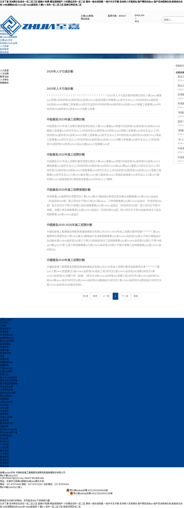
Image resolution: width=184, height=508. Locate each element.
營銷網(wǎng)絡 (7, 393)
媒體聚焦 (4, 365)
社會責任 (4, 411)
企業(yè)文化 (6, 40)
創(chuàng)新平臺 (8, 432)
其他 (2, 356)
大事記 (3, 325)
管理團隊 (4, 332)
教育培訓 (4, 77)
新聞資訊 (4, 34)
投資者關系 (5, 31)
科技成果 (4, 438)
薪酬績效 (4, 83)
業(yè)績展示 (6, 396)
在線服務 (4, 399)
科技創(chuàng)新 (8, 43)
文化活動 (4, 408)
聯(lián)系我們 (7, 341)
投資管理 (4, 49)
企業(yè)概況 (6, 28)
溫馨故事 (4, 426)
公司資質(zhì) (6, 335)
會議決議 (4, 350)
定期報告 (4, 347)
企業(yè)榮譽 (6, 417)
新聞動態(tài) (6, 362)
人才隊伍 (4, 80)
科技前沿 (4, 441)
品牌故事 (4, 420)
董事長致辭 (5, 329)
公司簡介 (4, 322)
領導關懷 (4, 414)
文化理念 (4, 405)
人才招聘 (4, 73)
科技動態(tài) (6, 435)
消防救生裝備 (6, 386)
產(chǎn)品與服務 (8, 37)
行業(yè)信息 (6, 368)
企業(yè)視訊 (6, 371)
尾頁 (136, 296)
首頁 (2, 25)
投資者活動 (5, 353)
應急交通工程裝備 (8, 380)
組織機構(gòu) (7, 338)
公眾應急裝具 (6, 390)
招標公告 (4, 374)
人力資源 (4, 46)
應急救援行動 (6, 423)
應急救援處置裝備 (8, 383)
